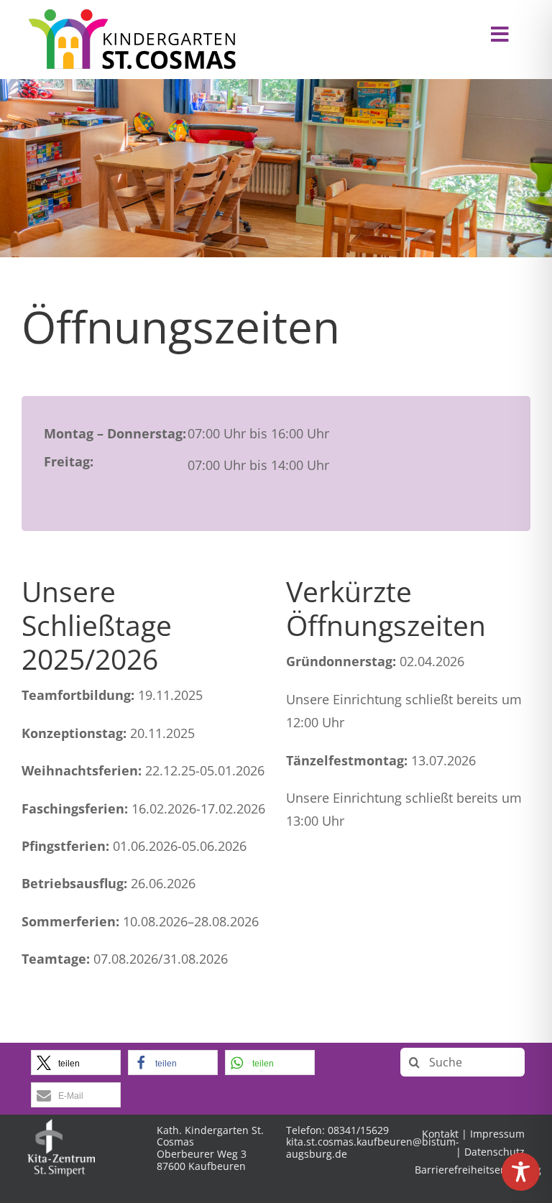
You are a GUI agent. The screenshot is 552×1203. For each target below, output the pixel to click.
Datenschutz (494, 1151)
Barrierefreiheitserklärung (478, 1169)
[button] (76, 1062)
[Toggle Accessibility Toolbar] (520, 1171)
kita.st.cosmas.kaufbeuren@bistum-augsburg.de (372, 1148)
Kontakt (440, 1133)
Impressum (497, 1133)
